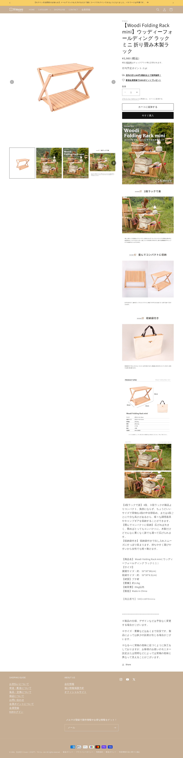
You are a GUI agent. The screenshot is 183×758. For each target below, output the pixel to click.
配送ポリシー (111, 752)
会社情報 (69, 684)
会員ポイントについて (21, 704)
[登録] (115, 727)
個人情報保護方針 (74, 688)
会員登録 (14, 707)
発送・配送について (20, 688)
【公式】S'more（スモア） (26, 752)
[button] (44, 9)
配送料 (129, 62)
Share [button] (128, 664)
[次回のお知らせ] (173, 3)
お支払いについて (19, 684)
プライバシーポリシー (130, 99)
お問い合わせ (16, 700)
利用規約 (99, 752)
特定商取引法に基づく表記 (129, 752)
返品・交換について (20, 692)
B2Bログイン (16, 711)
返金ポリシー (68, 752)
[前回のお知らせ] (10, 3)
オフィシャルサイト (75, 692)
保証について (16, 696)
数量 (124, 86)
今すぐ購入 (148, 115)
